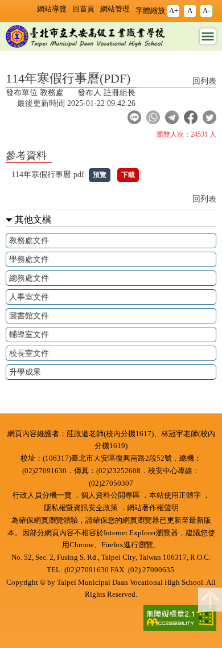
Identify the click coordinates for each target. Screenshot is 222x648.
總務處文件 (29, 277)
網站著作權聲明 (153, 508)
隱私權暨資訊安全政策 (81, 508)
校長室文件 (29, 353)
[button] (134, 117)
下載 (128, 174)
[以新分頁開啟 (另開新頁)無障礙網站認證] (176, 619)
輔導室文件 (29, 334)
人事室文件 (29, 296)
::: (111, 424)
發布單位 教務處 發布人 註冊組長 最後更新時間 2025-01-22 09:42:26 (70, 98)
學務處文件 (29, 259)
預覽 (99, 174)
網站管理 (115, 9)
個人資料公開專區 (110, 495)
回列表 (204, 80)
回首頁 (83, 9)
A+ (173, 11)
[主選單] (207, 36)
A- (206, 11)
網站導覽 (52, 9)
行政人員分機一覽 (42, 495)
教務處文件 (29, 240)
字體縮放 (150, 11)
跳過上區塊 (23, 4)
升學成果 (25, 371)
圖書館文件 (29, 315)
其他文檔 (33, 219)
